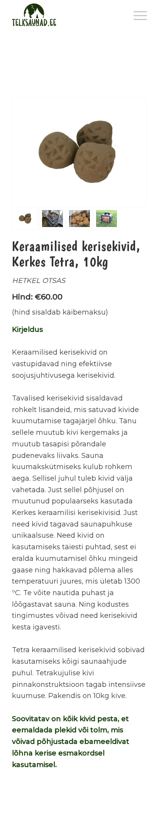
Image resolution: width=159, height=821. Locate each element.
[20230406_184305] (52, 218)
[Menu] (136, 15)
